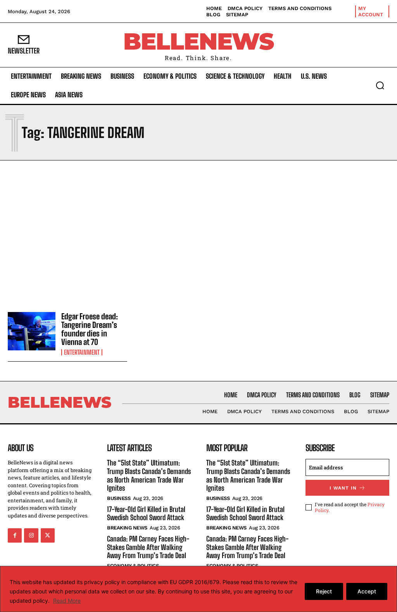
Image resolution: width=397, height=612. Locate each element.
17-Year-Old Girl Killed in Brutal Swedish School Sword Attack (146, 513)
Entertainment (82, 352)
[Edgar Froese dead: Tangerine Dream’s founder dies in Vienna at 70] (31, 331)
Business (118, 498)
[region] (198, 589)
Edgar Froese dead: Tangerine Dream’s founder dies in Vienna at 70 (89, 329)
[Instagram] (31, 535)
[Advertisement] (198, 234)
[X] (48, 535)
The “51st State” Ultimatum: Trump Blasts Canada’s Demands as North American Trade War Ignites (149, 475)
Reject (324, 591)
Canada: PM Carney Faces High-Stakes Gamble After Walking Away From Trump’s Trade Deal (148, 547)
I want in (343, 488)
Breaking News (127, 528)
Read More (67, 600)
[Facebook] (15, 535)
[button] (380, 85)
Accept (366, 591)
